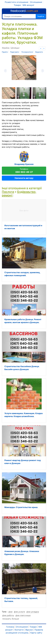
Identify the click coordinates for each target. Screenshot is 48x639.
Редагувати (14, 52)
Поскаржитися (27, 52)
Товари (17, 5)
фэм (10, 611)
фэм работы (8, 615)
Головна (10, 627)
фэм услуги (19, 611)
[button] (13, 70)
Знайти (40, 16)
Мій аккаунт (28, 5)
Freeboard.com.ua (24, 11)
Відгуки (29, 629)
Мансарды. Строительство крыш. (21, 507)
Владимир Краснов (24, 164)
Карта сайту (36, 632)
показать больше (10, 618)
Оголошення (36, 2)
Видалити (39, 52)
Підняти (5, 52)
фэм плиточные (23, 615)
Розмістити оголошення (16, 2)
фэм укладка (32, 611)
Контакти (19, 629)
